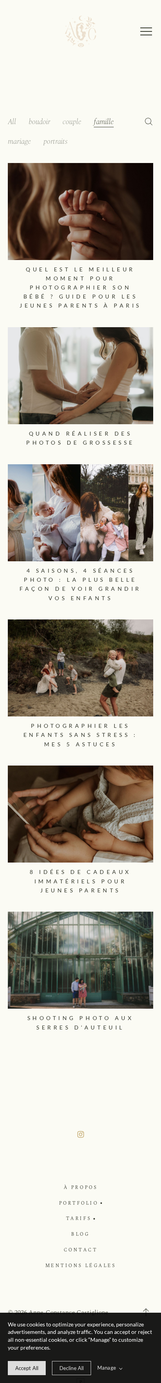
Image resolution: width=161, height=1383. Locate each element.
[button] (146, 31)
